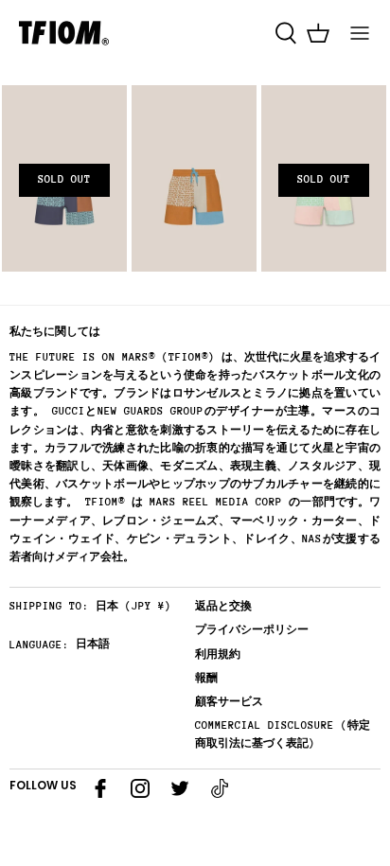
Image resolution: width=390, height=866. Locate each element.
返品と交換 (223, 606)
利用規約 (217, 654)
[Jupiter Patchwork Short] (194, 179)
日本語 (93, 644)
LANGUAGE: (39, 645)
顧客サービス (229, 702)
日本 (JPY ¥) (133, 606)
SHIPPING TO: (49, 606)
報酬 (206, 678)
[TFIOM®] (64, 33)
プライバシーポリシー (252, 630)
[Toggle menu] (360, 33)
